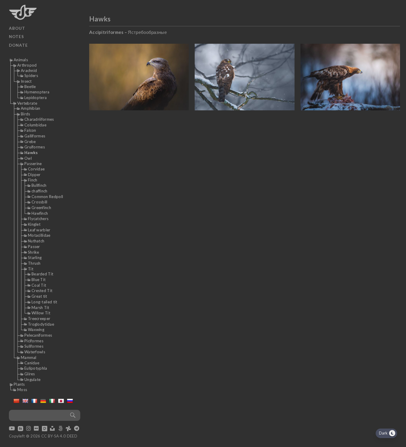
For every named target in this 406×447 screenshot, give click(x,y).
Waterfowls (34, 351)
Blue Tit (38, 279)
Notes (16, 36)
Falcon (30, 130)
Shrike (33, 252)
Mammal (29, 357)
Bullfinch (39, 185)
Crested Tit (42, 290)
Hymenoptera (36, 92)
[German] (43, 401)
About (17, 28)
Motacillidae (39, 235)
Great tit (39, 296)
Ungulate (32, 379)
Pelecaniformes (38, 335)
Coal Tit (39, 285)
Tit (30, 268)
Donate (18, 45)
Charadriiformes (39, 119)
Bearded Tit (42, 274)
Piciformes (33, 340)
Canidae (31, 362)
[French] (34, 401)
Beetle (30, 86)
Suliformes (33, 346)
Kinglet (34, 224)
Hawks (31, 152)
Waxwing (36, 329)
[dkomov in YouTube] (12, 428)
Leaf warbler (39, 230)
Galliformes (34, 136)
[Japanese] (61, 401)
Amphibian (30, 108)
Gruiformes (34, 147)
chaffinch (40, 191)
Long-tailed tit (44, 301)
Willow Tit (41, 312)
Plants (19, 384)
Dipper (34, 174)
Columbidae (35, 125)
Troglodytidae (41, 324)
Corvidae (36, 169)
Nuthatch (36, 241)
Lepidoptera (35, 97)
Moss (22, 389)
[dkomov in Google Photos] (68, 428)
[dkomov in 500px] (60, 428)
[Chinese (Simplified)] (16, 401)
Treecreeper (39, 318)
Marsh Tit (40, 307)
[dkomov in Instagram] (28, 428)
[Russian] (70, 401)
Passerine (33, 163)
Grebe (30, 141)
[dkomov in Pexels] (44, 428)
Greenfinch (41, 207)
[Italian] (52, 401)
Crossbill (40, 202)
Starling (35, 257)
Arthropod (27, 65)
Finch (32, 180)
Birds (25, 114)
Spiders (31, 75)
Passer (34, 246)
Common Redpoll (47, 196)
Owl (28, 158)
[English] (25, 401)
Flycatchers (38, 218)
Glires (29, 373)
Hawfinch (40, 213)
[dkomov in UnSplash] (52, 428)
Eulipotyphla (35, 368)
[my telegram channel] (76, 428)
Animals (21, 59)
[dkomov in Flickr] (36, 428)
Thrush (34, 263)
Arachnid (29, 70)
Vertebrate (27, 103)
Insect (26, 81)
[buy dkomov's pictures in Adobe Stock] (20, 428)
